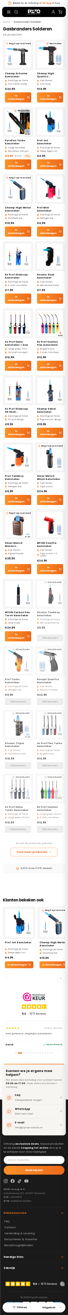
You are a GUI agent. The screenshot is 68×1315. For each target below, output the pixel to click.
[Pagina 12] (45, 1053)
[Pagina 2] (20, 1053)
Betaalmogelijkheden (18, 1245)
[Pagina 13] (47, 1053)
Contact (10, 1227)
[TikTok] (19, 1181)
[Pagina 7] (33, 1053)
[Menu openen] (9, 12)
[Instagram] (6, 1181)
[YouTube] (26, 1181)
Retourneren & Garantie (20, 1239)
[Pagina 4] (26, 1053)
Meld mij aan (34, 1170)
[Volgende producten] (60, 978)
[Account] (53, 12)
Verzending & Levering (19, 1233)
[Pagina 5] (28, 1053)
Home (6, 21)
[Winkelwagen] (60, 12)
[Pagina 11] (42, 1053)
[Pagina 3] (23, 1053)
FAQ (7, 1221)
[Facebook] (13, 1181)
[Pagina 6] (31, 1053)
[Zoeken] (16, 12)
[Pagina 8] (35, 1053)
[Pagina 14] (49, 1053)
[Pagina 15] (52, 1053)
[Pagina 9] (38, 1053)
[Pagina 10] (40, 1053)
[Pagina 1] (16, 1053)
